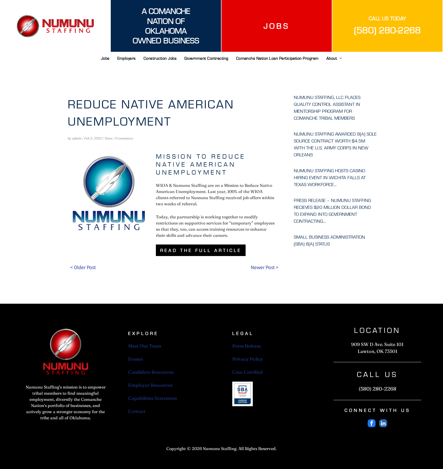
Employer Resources (150, 385)
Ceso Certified (247, 372)
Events (135, 359)
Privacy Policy (247, 359)
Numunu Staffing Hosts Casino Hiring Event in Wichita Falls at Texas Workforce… (330, 177)
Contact (137, 411)
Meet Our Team (144, 346)
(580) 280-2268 (387, 30)
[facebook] (372, 424)
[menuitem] (105, 60)
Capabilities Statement (152, 398)
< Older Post (83, 267)
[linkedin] (383, 424)
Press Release (246, 346)
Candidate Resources (151, 372)
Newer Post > (264, 267)
